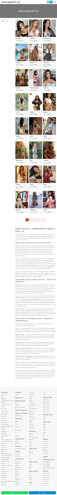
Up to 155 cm (46, 473)
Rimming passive (5, 461)
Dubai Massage (47, 462)
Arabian (31, 433)
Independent (18, 430)
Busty (44, 426)
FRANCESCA (34, 88)
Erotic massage (5, 424)
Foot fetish (3, 433)
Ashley (18, 136)
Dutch (16, 481)
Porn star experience (6, 455)
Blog (30, 458)
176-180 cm (46, 483)
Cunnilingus (4, 414)
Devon (18, 184)
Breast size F (46, 409)
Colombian (17, 479)
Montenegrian (32, 404)
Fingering (3, 431)
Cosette (46, 160)
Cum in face (4, 408)
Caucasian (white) (33, 437)
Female (17, 394)
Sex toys (3, 467)
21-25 (44, 392)
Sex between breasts (6, 465)
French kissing (4, 435)
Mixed (30, 445)
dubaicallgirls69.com (10, 2)
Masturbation (4, 449)
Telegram (43, 492)
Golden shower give (6, 439)
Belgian (17, 471)
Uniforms (3, 479)
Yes (30, 455)
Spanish (31, 420)
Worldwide (17, 456)
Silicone (45, 419)
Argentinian (18, 463)
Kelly (45, 210)
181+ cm (45, 485)
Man (16, 403)
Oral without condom (6, 453)
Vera (17, 112)
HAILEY (32, 62)
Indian (30, 396)
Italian (30, 398)
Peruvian (31, 410)
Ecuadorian (18, 483)
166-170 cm (46, 479)
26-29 (44, 394)
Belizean (17, 473)
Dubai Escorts (46, 464)
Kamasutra (3, 447)
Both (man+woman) (20, 407)
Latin (30, 443)
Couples (3, 406)
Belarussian (18, 469)
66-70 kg (45, 451)
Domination (4, 420)
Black (30, 468)
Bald (30, 473)
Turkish (31, 422)
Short (30, 475)
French (17, 485)
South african (32, 418)
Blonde (31, 464)
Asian (30, 435)
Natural (45, 417)
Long (30, 479)
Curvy (44, 428)
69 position (3, 394)
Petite (44, 430)
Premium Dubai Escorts (48, 468)
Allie (31, 160)
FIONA (18, 88)
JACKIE (32, 38)
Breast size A (46, 399)
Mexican (31, 402)
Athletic (45, 424)
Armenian (17, 465)
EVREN (18, 38)
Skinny (44, 432)
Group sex (3, 443)
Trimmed (31, 453)
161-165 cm (46, 477)
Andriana (32, 210)
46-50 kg (45, 443)
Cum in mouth (4, 410)
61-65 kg (45, 449)
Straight (17, 441)
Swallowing (4, 477)
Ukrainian (31, 424)
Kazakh (31, 400)
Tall (44, 436)
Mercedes (19, 160)
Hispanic (31, 439)
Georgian (31, 392)
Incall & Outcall (18, 415)
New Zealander (33, 408)
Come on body (4, 412)
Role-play (3, 463)
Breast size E (46, 407)
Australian (17, 467)
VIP (16, 433)
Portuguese (32, 412)
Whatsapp (15, 492)
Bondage (3, 398)
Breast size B (46, 401)
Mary (45, 184)
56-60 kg (45, 447)
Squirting (3, 469)
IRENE (18, 62)
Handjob (3, 445)
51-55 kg (45, 445)
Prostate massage (5, 457)
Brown (30, 466)
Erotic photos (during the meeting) (7, 427)
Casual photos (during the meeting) (7, 401)
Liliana (18, 210)
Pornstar (17, 427)
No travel (17, 454)
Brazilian (17, 475)
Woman (17, 405)
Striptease (3, 473)
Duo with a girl (4, 422)
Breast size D (46, 405)
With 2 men (4, 484)
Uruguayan (31, 426)
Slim (44, 434)
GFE (2, 437)
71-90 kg (45, 453)
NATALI (46, 88)
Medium (31, 477)
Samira (32, 112)
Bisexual (17, 443)
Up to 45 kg (46, 441)
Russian (31, 416)
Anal (2, 396)
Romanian (31, 414)
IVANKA (46, 62)
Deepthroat (4, 416)
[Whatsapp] (48, 2)
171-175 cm (46, 481)
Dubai (16, 424)
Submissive (4, 475)
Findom (3, 429)
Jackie (46, 112)
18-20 (30, 484)
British (16, 477)
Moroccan (31, 406)
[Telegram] (51, 2)
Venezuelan (32, 428)
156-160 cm (46, 475)
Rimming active (5, 459)
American (17, 461)
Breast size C (46, 403)
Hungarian (31, 394)
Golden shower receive (6, 441)
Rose (45, 136)
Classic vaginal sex (5, 404)
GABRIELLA (47, 38)
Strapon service (5, 471)
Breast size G (46, 411)
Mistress (3, 451)
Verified (17, 436)
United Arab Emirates (20, 448)
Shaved (31, 450)
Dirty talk (3, 418)
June (31, 136)
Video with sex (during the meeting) (7, 482)
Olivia (31, 184)
